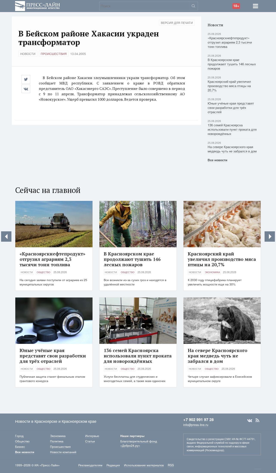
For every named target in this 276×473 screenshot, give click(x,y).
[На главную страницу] (37, 5)
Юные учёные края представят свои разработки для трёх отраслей (231, 107)
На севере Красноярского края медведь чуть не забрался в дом (232, 148)
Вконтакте (249, 420)
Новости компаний (63, 452)
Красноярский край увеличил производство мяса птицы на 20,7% (229, 85)
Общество (43, 272)
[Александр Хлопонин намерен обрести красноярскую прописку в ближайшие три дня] (6, 236)
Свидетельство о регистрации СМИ (209, 439)
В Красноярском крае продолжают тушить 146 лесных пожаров (232, 63)
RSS (257, 420)
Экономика (212, 272)
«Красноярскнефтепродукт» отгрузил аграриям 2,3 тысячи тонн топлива (230, 42)
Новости (27, 54)
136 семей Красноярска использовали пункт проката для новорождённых (232, 129)
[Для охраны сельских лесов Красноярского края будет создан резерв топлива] (270, 236)
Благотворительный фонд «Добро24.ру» (138, 443)
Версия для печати (177, 22)
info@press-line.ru (195, 425)
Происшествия (54, 54)
